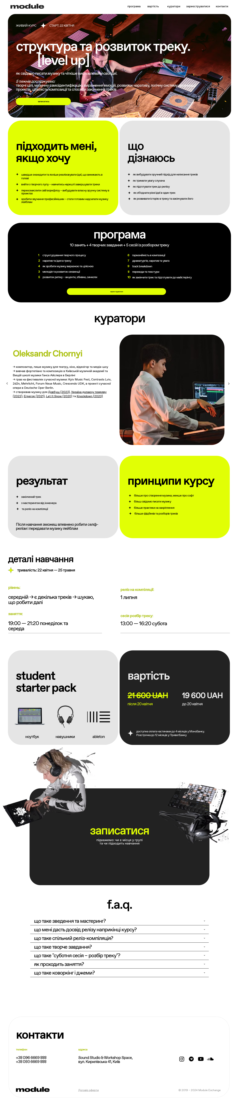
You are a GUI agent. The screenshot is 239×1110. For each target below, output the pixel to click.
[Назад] (7, 383)
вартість (153, 6)
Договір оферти (88, 1090)
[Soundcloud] (210, 1059)
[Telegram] (191, 1059)
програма (134, 6)
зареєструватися (198, 6)
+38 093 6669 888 (31, 1061)
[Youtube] (201, 1059)
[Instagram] (182, 1059)
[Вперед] (229, 383)
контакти (222, 6)
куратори (173, 6)
